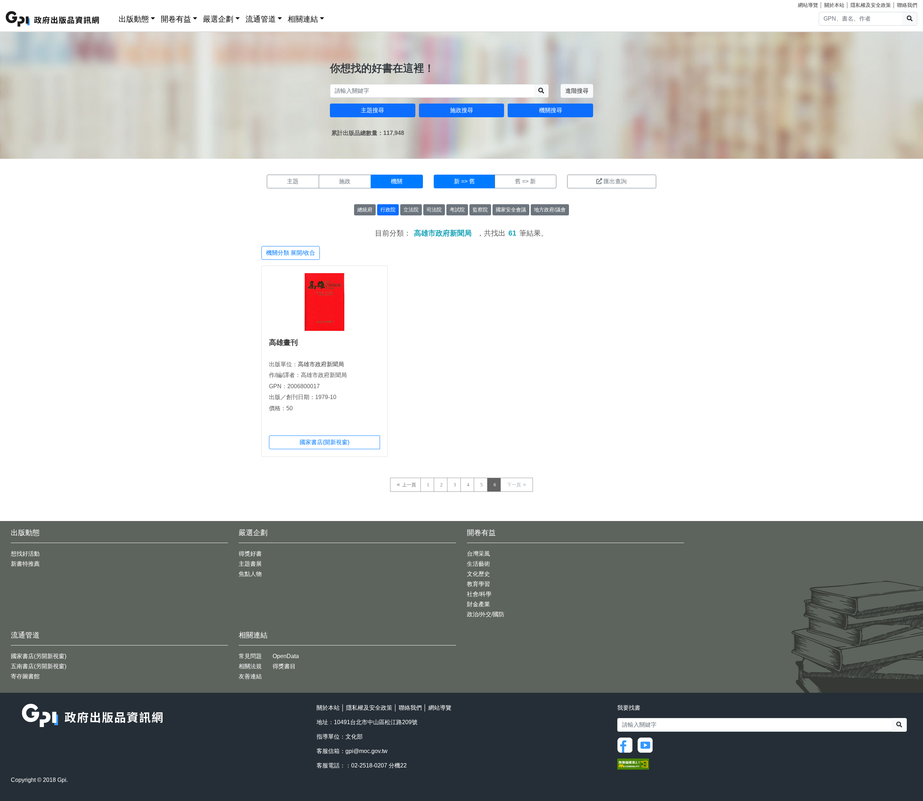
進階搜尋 (576, 91)
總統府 (364, 210)
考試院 (457, 210)
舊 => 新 (525, 181)
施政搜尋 (461, 110)
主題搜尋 (372, 110)
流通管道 (261, 19)
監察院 (480, 210)
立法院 (411, 210)
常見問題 (250, 656)
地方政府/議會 (550, 210)
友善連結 (250, 676)
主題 (293, 181)
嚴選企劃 (218, 19)
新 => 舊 (464, 181)
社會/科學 (479, 594)
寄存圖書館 (25, 676)
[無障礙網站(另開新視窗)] (633, 763)
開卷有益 (176, 19)
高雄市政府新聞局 (321, 364)
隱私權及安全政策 (871, 5)
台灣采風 (478, 554)
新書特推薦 (25, 564)
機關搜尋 (550, 110)
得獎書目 (284, 666)
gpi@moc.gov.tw (366, 751)
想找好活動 (25, 554)
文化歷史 (478, 574)
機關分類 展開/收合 (290, 253)
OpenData (286, 656)
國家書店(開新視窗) (324, 442)
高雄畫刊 (283, 342)
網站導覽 (808, 5)
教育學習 (478, 584)
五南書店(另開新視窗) (38, 666)
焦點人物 (250, 574)
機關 (396, 181)
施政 (344, 181)
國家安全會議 (511, 210)
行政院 (388, 210)
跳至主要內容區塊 (20, 3)
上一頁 (409, 484)
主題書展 (250, 564)
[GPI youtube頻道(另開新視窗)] (646, 744)
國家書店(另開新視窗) (38, 656)
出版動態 (134, 19)
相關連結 (303, 19)
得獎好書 (250, 554)
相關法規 (250, 666)
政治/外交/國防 (485, 614)
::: (111, 17)
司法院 (434, 210)
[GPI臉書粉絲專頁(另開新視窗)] (626, 744)
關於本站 (834, 5)
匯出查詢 (615, 181)
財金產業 (478, 604)
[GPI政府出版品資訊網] (53, 19)
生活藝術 (478, 564)
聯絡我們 (907, 5)
